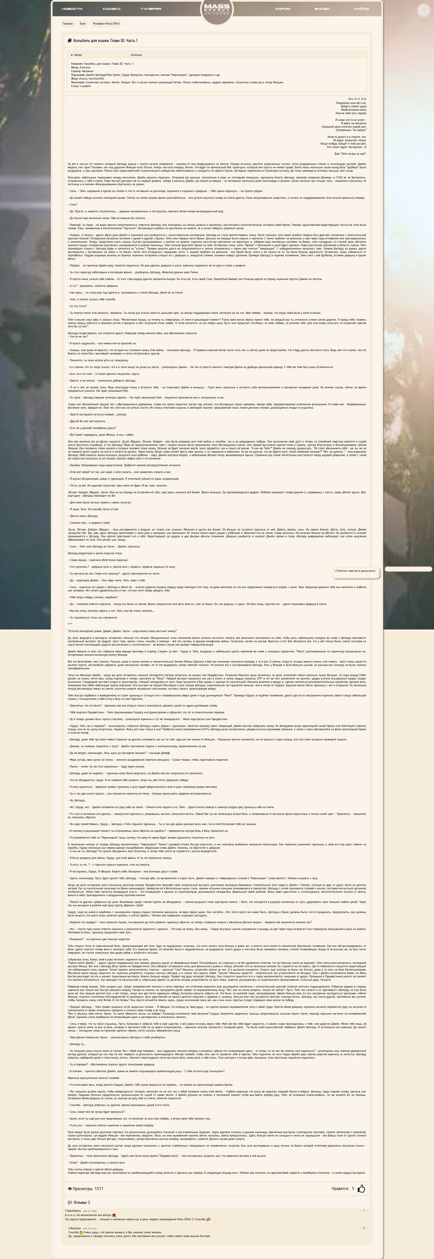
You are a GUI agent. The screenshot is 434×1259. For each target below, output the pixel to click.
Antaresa (136, 55)
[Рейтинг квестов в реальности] (356, 571)
